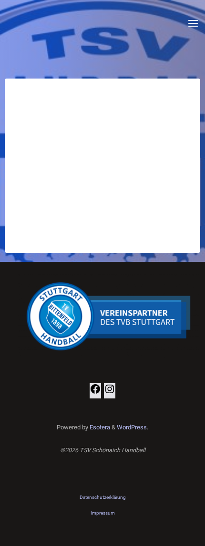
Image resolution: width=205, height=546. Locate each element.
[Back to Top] (102, 497)
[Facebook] (95, 392)
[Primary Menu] (193, 24)
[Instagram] (109, 392)
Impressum (103, 513)
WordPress (132, 427)
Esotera (99, 427)
